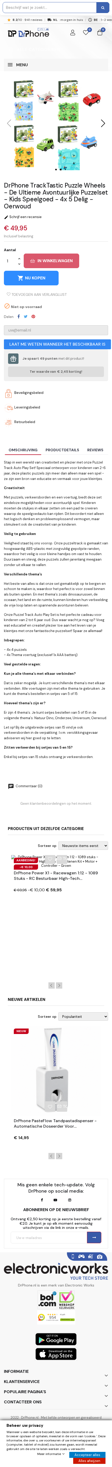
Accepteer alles (87, 1455)
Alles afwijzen (89, 1461)
